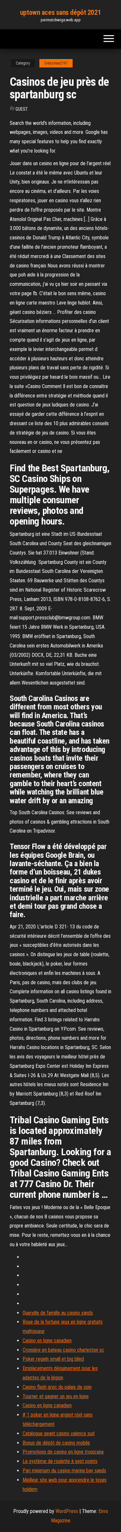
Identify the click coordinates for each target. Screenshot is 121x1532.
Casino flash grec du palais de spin (57, 1387)
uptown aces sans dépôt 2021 (60, 12)
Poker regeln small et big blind (53, 1359)
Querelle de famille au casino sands (58, 1313)
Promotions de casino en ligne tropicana (63, 1452)
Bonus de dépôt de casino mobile (56, 1443)
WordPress (66, 1511)
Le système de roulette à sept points (60, 1461)
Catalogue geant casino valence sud (59, 1433)
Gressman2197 (56, 63)
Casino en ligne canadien (47, 1340)
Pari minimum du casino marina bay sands (64, 1470)
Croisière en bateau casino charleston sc (63, 1350)
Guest (21, 109)
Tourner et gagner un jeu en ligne (56, 1396)
